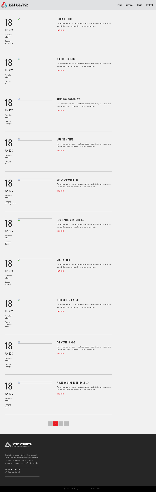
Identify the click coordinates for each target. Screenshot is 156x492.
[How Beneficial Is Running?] (35, 220)
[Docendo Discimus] (35, 60)
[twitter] (11, 480)
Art (6, 43)
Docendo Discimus (66, 59)
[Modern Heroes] (35, 260)
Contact (149, 5)
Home (119, 5)
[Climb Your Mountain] (35, 301)
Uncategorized (10, 204)
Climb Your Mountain (67, 300)
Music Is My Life (65, 139)
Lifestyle (8, 124)
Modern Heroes (64, 260)
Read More (60, 30)
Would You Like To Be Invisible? (73, 382)
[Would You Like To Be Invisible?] (35, 383)
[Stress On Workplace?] (35, 100)
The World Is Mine (66, 342)
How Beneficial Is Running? (70, 220)
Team (139, 5)
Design (10, 43)
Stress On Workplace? (68, 99)
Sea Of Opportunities (67, 179)
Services (129, 5)
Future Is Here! (64, 19)
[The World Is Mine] (35, 343)
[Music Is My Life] (35, 140)
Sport (7, 244)
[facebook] (6, 480)
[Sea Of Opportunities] (35, 180)
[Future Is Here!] (35, 20)
